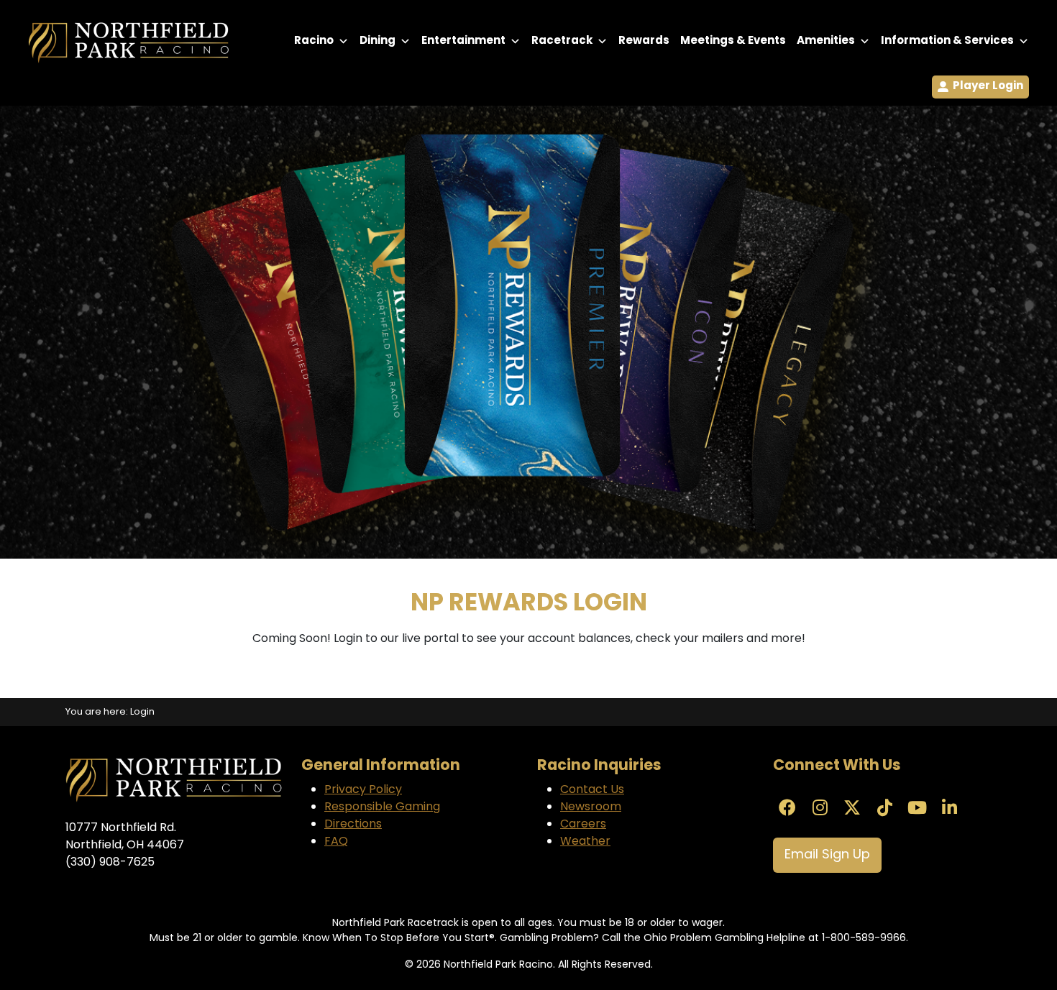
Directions (353, 824)
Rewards (643, 41)
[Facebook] (787, 809)
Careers (583, 824)
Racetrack (561, 41)
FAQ (336, 842)
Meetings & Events (733, 41)
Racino (314, 41)
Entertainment (463, 41)
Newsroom (590, 807)
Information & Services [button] (947, 41)
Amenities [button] (826, 41)
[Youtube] (916, 809)
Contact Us (592, 790)
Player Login (988, 86)
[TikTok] (884, 809)
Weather (585, 842)
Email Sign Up (827, 855)
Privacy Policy (363, 790)
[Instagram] (819, 809)
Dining (377, 41)
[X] (852, 809)
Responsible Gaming (382, 807)
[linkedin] (949, 809)
